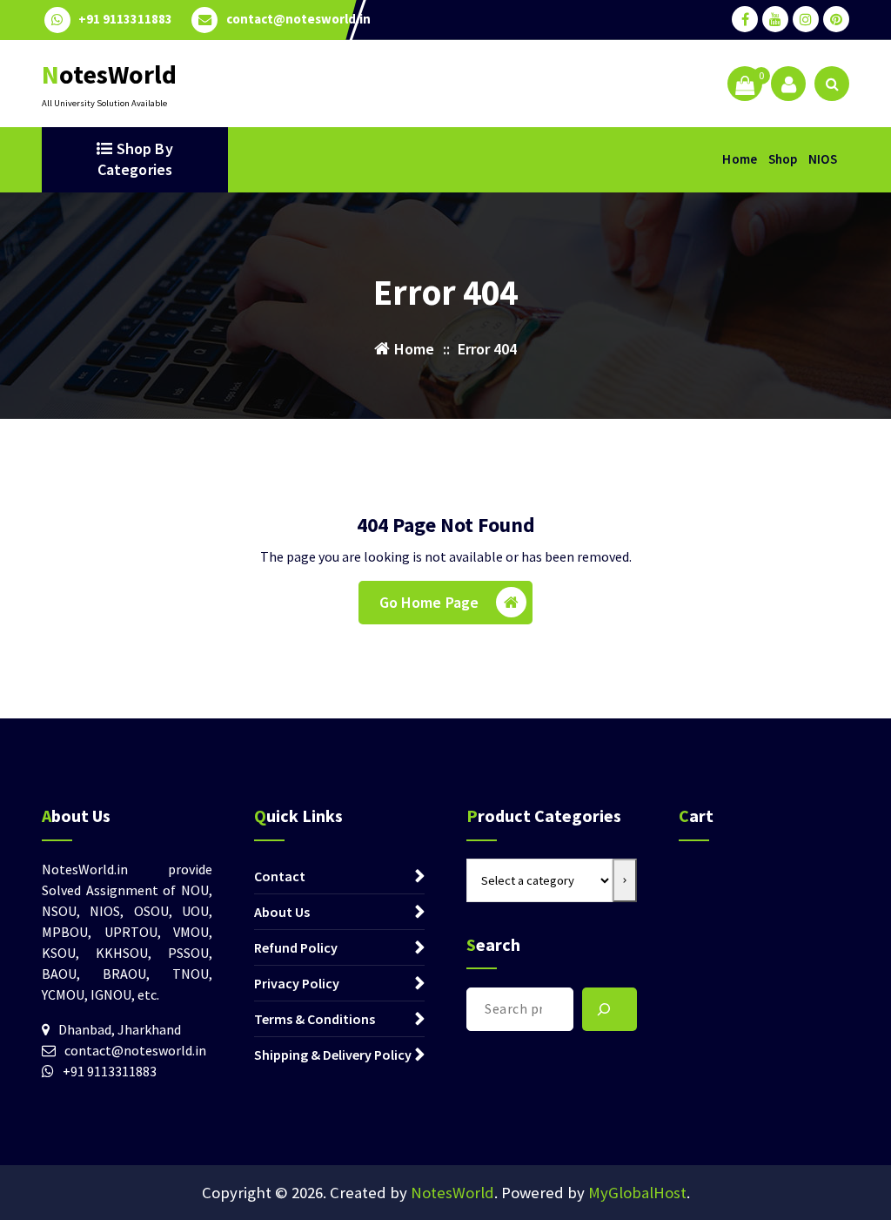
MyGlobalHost (637, 1193)
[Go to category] (625, 880)
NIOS (822, 159)
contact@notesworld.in (298, 19)
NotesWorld (452, 1193)
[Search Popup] (831, 83)
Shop (783, 159)
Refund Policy (296, 947)
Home (739, 159)
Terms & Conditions (314, 1019)
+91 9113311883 (125, 19)
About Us (282, 911)
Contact (279, 876)
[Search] (609, 1009)
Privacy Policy (296, 983)
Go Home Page (429, 602)
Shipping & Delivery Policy (333, 1054)
